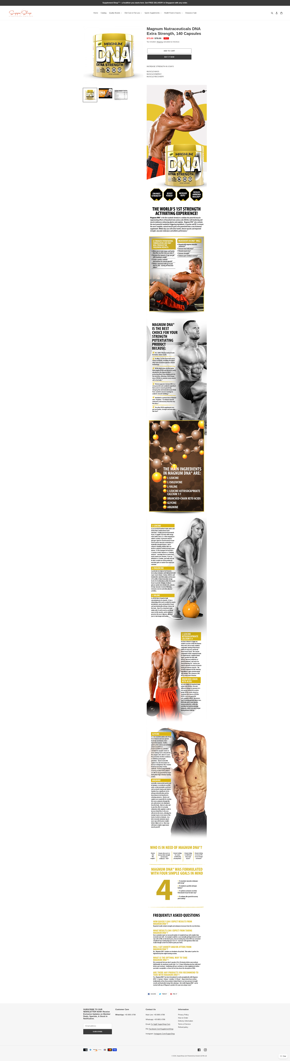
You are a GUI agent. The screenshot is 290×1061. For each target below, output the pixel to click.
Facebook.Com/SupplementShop (161, 1029)
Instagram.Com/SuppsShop (164, 1034)
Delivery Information (185, 1021)
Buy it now (169, 57)
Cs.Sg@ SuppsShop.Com (160, 1024)
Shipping (160, 42)
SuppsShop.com (182, 1056)
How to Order (183, 1018)
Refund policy (183, 1027)
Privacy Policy (183, 1015)
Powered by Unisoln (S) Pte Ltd (197, 1056)
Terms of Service (184, 1024)
